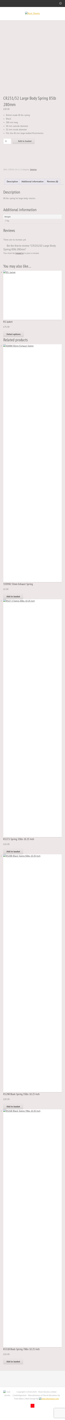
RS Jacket (8, 321)
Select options (13, 334)
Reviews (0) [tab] (52, 181)
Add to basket (24, 141)
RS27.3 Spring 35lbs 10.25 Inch (18, 839)
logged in (19, 253)
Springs (33, 169)
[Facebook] (32, 1406)
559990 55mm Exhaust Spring (18, 584)
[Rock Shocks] (32, 13)
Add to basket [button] (13, 596)
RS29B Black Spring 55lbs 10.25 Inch (21, 1094)
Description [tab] (12, 181)
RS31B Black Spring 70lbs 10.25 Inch (21, 1349)
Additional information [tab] (32, 181)
